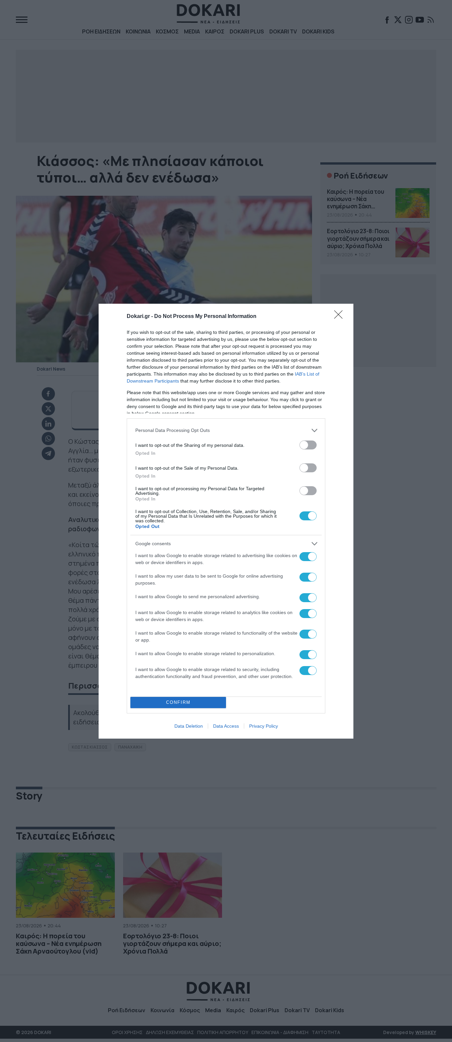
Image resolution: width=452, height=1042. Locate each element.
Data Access (226, 726)
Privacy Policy (263, 726)
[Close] (340, 316)
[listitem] (226, 430)
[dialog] (226, 521)
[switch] (308, 445)
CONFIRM (178, 702)
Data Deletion (188, 726)
